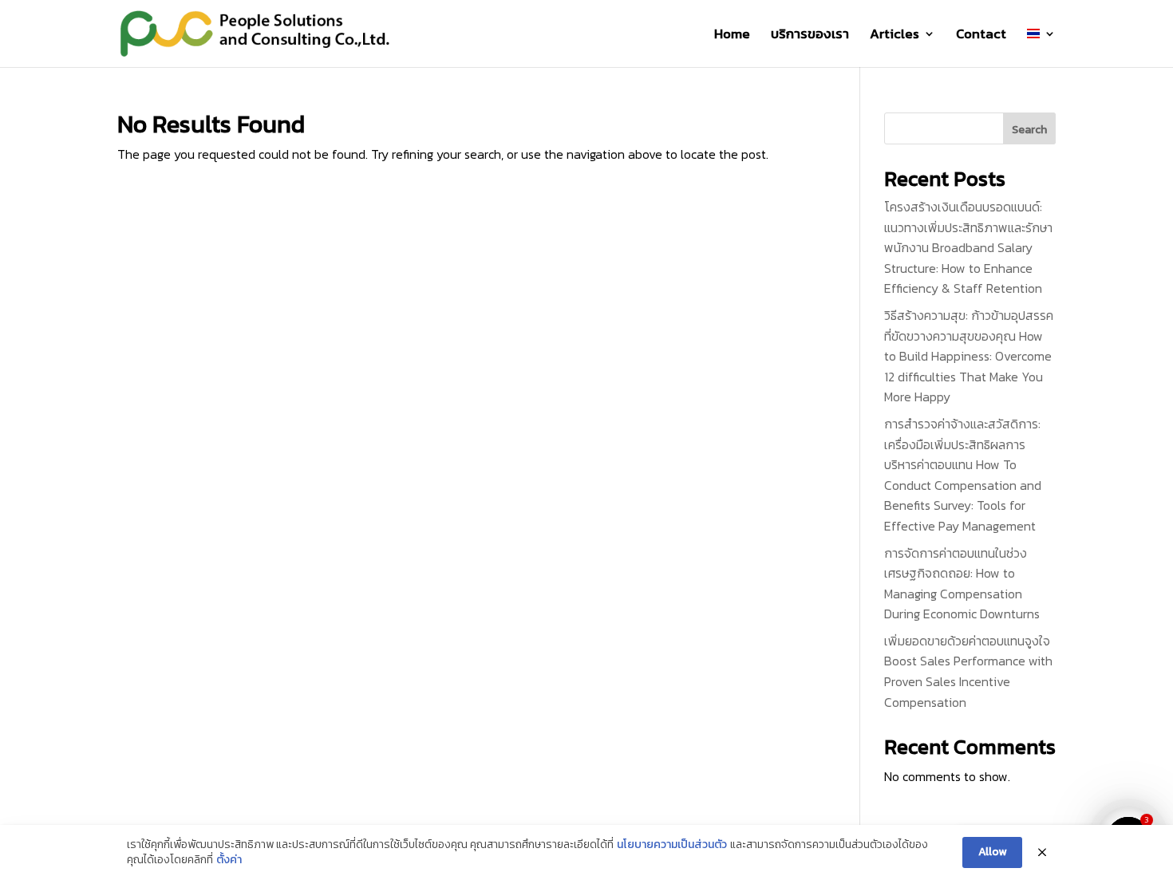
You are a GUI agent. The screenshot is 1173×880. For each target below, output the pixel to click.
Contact (981, 36)
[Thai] (1041, 47)
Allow (992, 851)
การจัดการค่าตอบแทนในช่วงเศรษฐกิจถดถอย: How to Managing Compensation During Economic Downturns (962, 583)
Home (732, 36)
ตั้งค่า (229, 860)
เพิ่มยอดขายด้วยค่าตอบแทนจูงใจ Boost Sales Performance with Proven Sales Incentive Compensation (968, 671)
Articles (894, 36)
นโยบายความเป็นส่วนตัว (672, 845)
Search (1029, 129)
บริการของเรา (810, 36)
